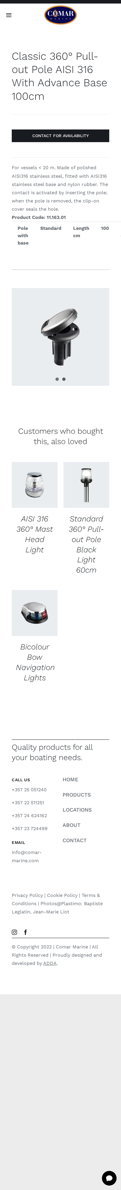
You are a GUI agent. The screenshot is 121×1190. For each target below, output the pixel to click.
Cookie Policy (62, 895)
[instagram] (14, 932)
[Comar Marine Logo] (60, 7)
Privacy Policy (27, 895)
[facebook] (25, 932)
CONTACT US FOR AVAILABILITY (35, 480)
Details (25, 498)
